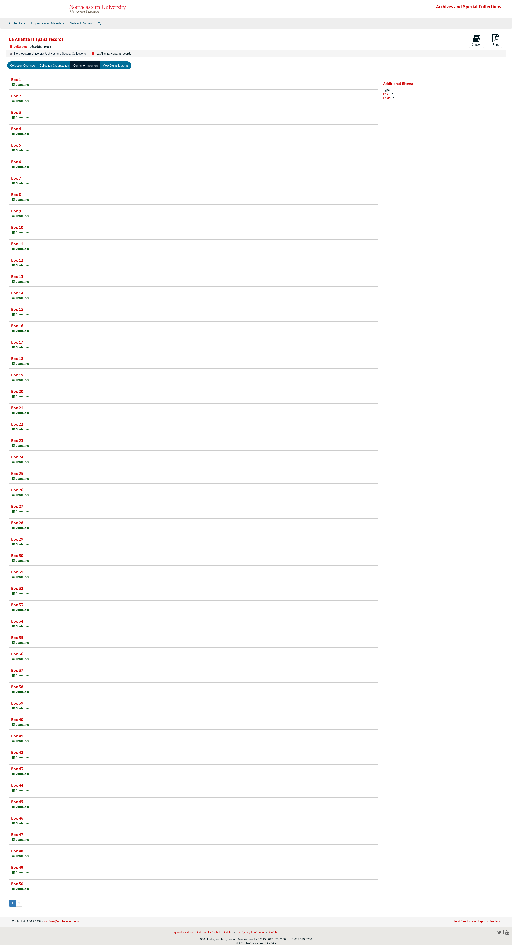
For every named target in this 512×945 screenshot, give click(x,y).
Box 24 (17, 457)
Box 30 (17, 555)
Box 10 (17, 227)
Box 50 (17, 883)
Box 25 (17, 473)
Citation (476, 44)
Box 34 (17, 621)
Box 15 (17, 309)
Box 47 (17, 834)
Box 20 (17, 391)
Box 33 (17, 604)
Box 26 (17, 490)
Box (386, 94)
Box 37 (17, 670)
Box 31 (17, 572)
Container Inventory (85, 65)
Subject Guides (81, 23)
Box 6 (16, 161)
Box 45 (17, 801)
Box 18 (17, 358)
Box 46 (17, 818)
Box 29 (17, 539)
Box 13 (17, 276)
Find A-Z (227, 932)
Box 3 (16, 112)
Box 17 (17, 342)
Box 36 (17, 654)
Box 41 (17, 736)
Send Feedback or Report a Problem (476, 921)
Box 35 (17, 637)
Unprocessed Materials (47, 23)
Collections (17, 23)
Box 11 (17, 243)
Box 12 (17, 260)
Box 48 (17, 851)
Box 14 (17, 293)
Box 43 (17, 768)
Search (272, 932)
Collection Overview (22, 65)
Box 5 (16, 145)
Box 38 (17, 686)
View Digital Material (115, 65)
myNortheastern (183, 932)
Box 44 (17, 785)
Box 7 (16, 178)
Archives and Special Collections (468, 6)
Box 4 (16, 128)
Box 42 (17, 752)
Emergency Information (250, 932)
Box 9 (16, 211)
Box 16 (17, 325)
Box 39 (17, 703)
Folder (387, 98)
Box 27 (17, 506)
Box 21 (17, 407)
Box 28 (17, 522)
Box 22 (17, 424)
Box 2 (16, 96)
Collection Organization (54, 65)
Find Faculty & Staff (207, 932)
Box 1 (16, 79)
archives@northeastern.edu (61, 921)
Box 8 (16, 194)
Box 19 (17, 375)
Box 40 (17, 719)
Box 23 (17, 440)
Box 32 (17, 588)
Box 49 (17, 867)
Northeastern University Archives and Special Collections (50, 53)
